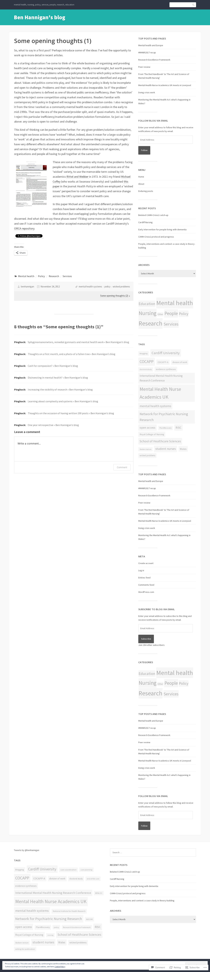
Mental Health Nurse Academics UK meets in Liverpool (164, 85)
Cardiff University (166, 353)
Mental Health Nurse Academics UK (160, 393)
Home (141, 176)
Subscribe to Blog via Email (156, 609)
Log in (141, 570)
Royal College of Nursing (152, 434)
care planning (86, 869)
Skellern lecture (145, 449)
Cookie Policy (59, 966)
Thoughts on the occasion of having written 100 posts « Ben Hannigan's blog (71, 413)
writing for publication (25, 949)
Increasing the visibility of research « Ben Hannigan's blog (60, 389)
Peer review (144, 66)
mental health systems (90, 286)
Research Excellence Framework (154, 59)
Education (147, 303)
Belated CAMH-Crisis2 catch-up (153, 215)
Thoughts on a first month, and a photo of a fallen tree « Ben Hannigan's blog (71, 354)
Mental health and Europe (150, 45)
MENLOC (98, 893)
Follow (144, 150)
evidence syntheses (166, 369)
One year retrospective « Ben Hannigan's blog (53, 425)
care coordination (68, 869)
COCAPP (147, 361)
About (141, 183)
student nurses (165, 449)
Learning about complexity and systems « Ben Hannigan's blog (63, 401)
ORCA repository (24, 228)
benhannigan (27, 286)
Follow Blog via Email (153, 120)
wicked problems (121, 286)
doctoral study (146, 369)
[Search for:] (153, 852)
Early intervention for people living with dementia (162, 229)
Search (193, 4)
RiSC (178, 427)
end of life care (93, 878)
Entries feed (144, 577)
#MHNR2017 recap (147, 52)
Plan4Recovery (165, 428)
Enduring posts (145, 191)
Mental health (26, 276)
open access (147, 427)
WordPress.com (146, 592)
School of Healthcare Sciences (160, 441)
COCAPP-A (163, 362)
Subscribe (146, 638)
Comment (122, 467)
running (50, 935)
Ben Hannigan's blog (39, 17)
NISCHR (89, 919)
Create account (145, 563)
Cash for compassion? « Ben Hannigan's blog (53, 365)
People (171, 313)
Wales (183, 449)
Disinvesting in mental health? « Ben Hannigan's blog (58, 377)
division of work (179, 362)
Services (67, 276)
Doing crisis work (146, 92)
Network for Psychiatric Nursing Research (164, 417)
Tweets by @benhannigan (26, 850)
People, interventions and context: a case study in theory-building (142, 900)
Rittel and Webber (77, 176)
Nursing (147, 313)
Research (54, 276)
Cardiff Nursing (145, 222)
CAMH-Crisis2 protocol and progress (156, 236)
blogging (143, 353)
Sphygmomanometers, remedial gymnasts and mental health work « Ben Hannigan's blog (78, 342)
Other (160, 314)
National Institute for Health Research (69, 911)
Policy (41, 276)
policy (107, 286)
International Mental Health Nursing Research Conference (161, 378)
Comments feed (146, 584)
